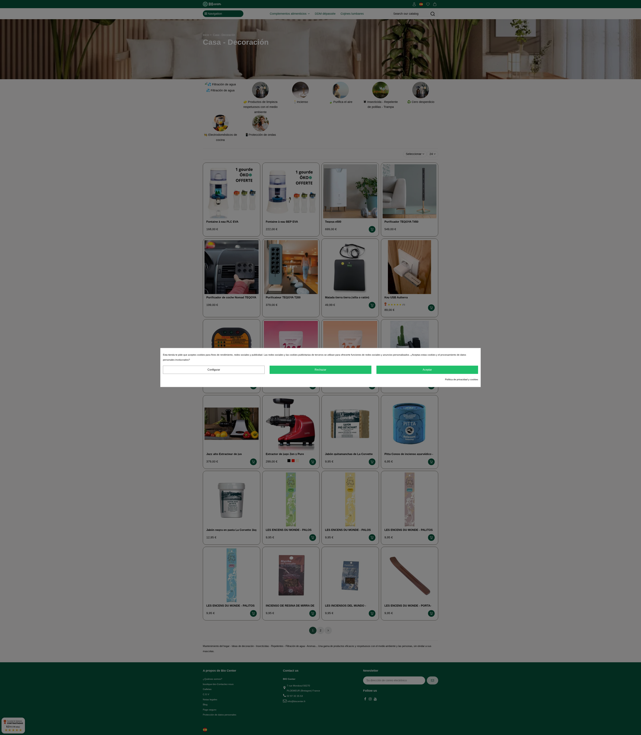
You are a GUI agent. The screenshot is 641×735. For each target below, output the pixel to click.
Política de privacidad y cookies (461, 379)
